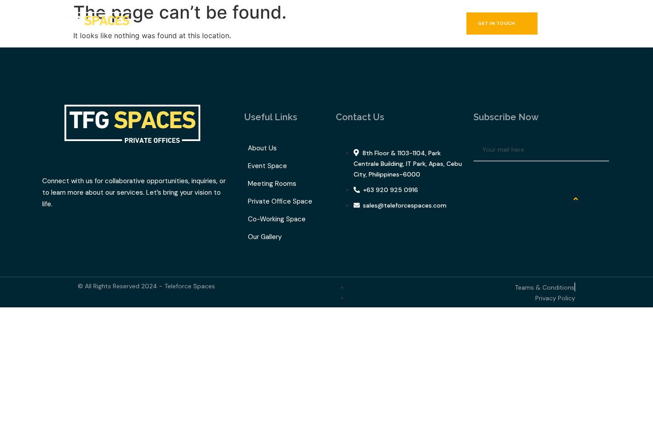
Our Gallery (348, 23)
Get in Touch (496, 23)
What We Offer (224, 23)
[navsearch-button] (577, 23)
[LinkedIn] (509, 177)
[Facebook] (485, 177)
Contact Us (398, 23)
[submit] (599, 149)
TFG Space (289, 23)
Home (177, 23)
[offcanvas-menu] (599, 23)
